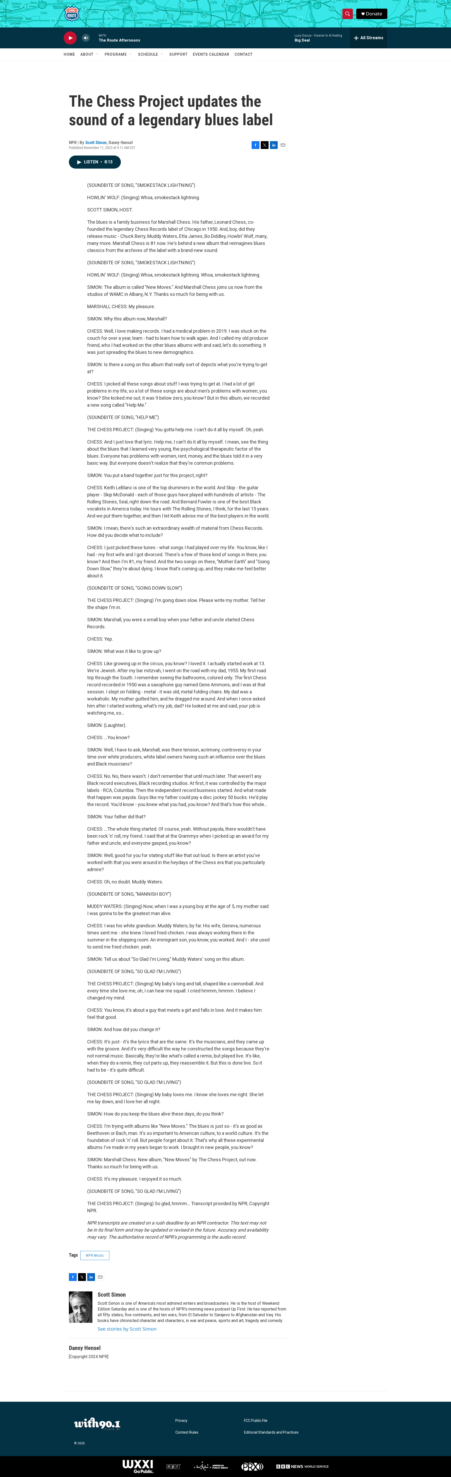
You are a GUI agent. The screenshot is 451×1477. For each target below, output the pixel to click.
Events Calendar (211, 54)
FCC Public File (256, 1421)
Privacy (181, 1421)
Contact (244, 54)
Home (69, 54)
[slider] (94, 38)
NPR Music (95, 1255)
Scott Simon (95, 142)
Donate (374, 13)
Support (178, 54)
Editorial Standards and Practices (271, 1432)
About (86, 54)
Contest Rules (186, 1432)
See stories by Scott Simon (127, 1329)
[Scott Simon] (80, 1307)
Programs (116, 54)
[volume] (85, 38)
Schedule (148, 54)
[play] (70, 38)
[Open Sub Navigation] (97, 54)
